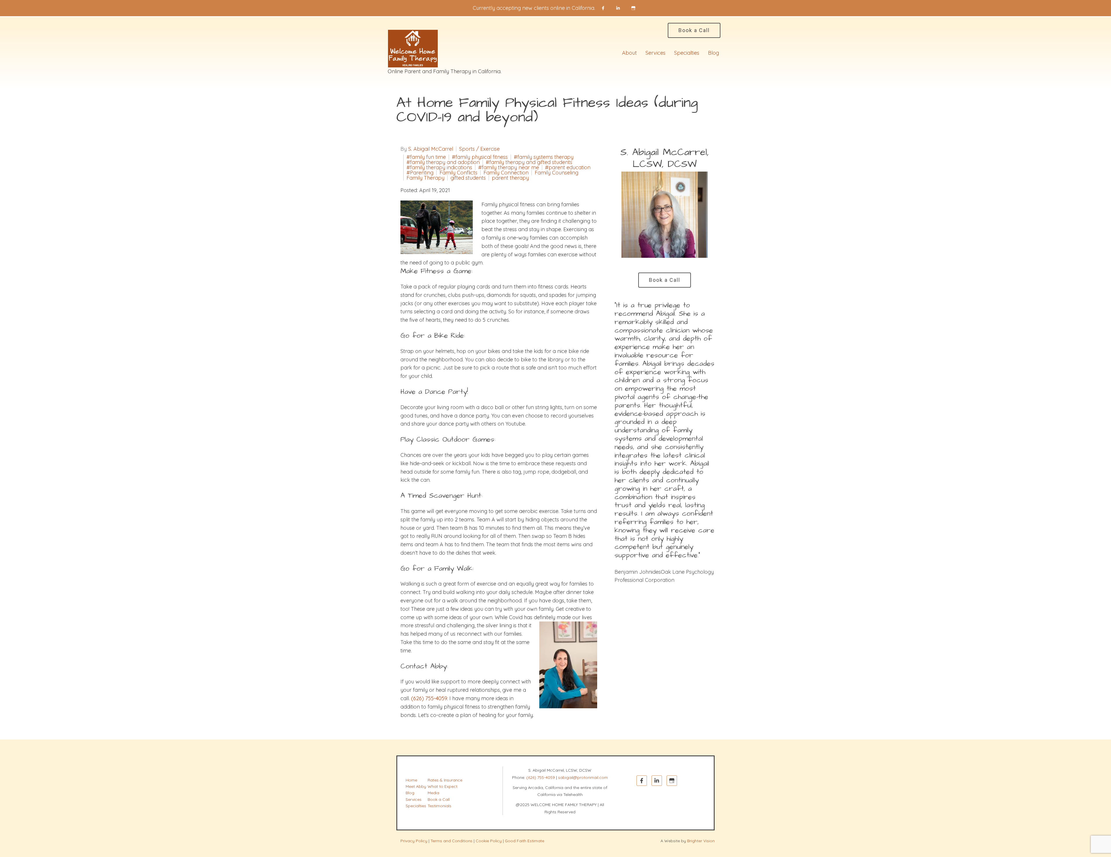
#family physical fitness (480, 157)
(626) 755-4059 (540, 777)
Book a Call (694, 30)
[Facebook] (603, 8)
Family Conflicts (458, 172)
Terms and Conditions (451, 840)
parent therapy (510, 178)
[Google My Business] (633, 8)
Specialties (686, 53)
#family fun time (426, 157)
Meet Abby (416, 786)
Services (655, 53)
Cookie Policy (489, 840)
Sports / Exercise (479, 149)
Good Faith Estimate (524, 840)
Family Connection (506, 172)
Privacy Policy (413, 840)
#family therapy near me (508, 167)
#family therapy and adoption (443, 162)
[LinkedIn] (618, 8)
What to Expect (442, 786)
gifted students (468, 178)
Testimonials (439, 805)
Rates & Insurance (445, 780)
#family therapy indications (439, 167)
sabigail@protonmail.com (583, 777)
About (629, 53)
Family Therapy (425, 178)
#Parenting (419, 172)
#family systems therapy (543, 157)
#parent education (568, 167)
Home (411, 780)
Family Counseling (556, 172)
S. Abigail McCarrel (430, 149)
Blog (713, 53)
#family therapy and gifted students (529, 162)
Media (433, 792)
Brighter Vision (701, 840)
